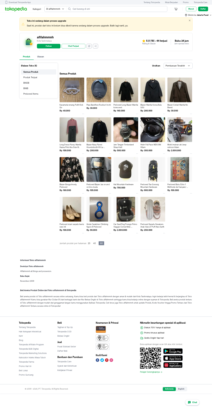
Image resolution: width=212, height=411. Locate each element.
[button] (198, 15)
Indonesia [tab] (169, 389)
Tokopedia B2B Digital (29, 349)
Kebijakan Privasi (64, 370)
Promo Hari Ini (25, 366)
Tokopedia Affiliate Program (31, 344)
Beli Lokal (23, 370)
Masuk (191, 9)
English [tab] (181, 389)
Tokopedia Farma (26, 362)
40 (94, 243)
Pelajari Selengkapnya (150, 372)
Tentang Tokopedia (152, 2)
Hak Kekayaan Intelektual (30, 331)
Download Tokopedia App (20, 2)
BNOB (26, 83)
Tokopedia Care (200, 2)
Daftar (203, 9)
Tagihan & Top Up (65, 327)
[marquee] (106, 24)
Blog (21, 340)
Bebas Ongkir (63, 336)
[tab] (26, 56)
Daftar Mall (62, 351)
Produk (26, 56)
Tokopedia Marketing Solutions (33, 353)
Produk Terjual (30, 77)
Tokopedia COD (64, 331)
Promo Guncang (26, 375)
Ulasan (40, 56)
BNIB (25, 88)
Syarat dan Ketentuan (67, 366)
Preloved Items (30, 94)
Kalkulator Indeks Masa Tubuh (32, 357)
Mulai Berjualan (171, 2)
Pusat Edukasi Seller (66, 346)
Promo (186, 2)
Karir (21, 336)
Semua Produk (30, 72)
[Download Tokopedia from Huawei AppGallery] (173, 365)
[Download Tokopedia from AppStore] (173, 358)
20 (89, 243)
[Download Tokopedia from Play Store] (173, 351)
